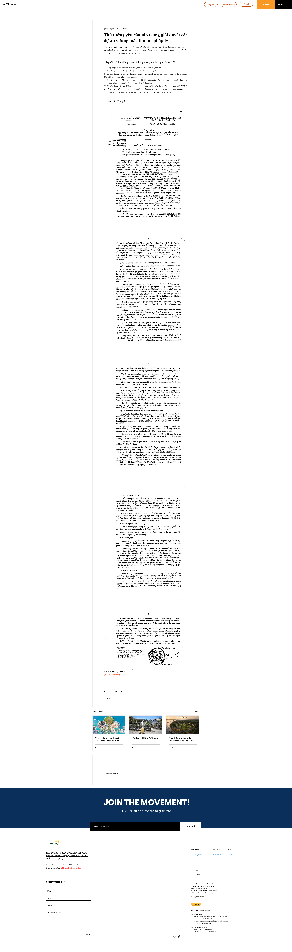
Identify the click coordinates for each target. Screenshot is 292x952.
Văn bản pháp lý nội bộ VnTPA (202, 888)
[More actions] (186, 28)
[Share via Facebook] (105, 691)
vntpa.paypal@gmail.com (205, 929)
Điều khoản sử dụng (198, 884)
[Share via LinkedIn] (116, 691)
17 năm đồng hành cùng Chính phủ (203, 893)
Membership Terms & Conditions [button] (203, 886)
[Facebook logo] (197, 870)
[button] (280, 4)
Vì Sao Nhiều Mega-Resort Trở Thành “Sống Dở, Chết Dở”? (107, 739)
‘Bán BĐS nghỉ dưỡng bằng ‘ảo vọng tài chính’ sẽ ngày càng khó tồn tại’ (181, 739)
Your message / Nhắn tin (54, 912)
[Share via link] (121, 691)
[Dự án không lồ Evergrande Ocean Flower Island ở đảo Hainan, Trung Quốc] (109, 725)
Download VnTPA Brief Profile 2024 (204, 890)
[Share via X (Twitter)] (110, 691)
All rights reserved (198, 897)
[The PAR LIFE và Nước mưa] (145, 725)
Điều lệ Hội (211, 884)
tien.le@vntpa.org (232, 855)
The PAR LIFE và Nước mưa (145, 738)
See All (197, 711)
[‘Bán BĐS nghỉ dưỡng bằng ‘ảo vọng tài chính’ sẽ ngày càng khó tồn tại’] (182, 725)
